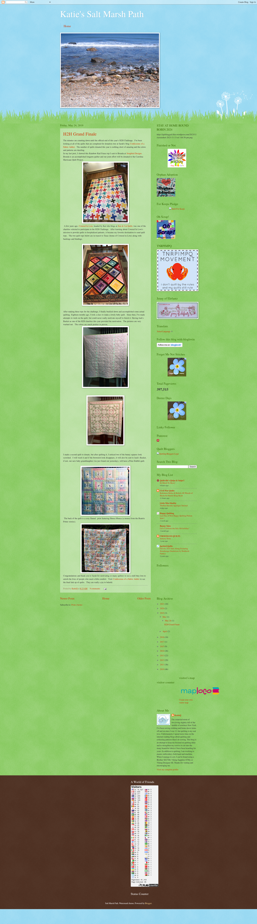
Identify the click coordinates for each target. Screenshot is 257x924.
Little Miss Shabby (168, 503)
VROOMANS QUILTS (170, 536)
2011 (162, 664)
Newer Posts (67, 598)
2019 (162, 613)
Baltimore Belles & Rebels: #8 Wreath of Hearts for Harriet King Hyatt (176, 494)
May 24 (168, 620)
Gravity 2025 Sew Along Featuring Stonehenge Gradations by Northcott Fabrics (174, 551)
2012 (162, 660)
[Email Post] (105, 588)
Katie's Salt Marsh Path (102, 14)
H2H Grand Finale (80, 134)
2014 (162, 650)
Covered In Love (86, 226)
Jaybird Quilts (166, 546)
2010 (162, 669)
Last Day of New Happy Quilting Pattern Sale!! (176, 517)
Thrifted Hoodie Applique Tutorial (174, 505)
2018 (162, 637)
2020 (162, 608)
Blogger (148, 903)
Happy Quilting (167, 513)
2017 (162, 641)
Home (67, 26)
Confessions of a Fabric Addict (126, 579)
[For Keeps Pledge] (177, 208)
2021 (162, 603)
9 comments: (95, 588)
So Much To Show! (167, 483)
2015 (162, 646)
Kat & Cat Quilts (125, 226)
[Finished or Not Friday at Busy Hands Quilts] (177, 166)
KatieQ (178, 715)
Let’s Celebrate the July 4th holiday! (174, 528)
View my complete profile (167, 769)
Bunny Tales (165, 525)
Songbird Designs (134, 153)
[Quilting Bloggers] (168, 453)
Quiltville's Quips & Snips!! (172, 480)
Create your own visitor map (186, 701)
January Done (165, 538)
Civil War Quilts (167, 490)
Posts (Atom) (76, 604)
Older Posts (144, 598)
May (165, 616)
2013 (162, 655)
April (165, 631)
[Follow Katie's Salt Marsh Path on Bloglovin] (169, 346)
